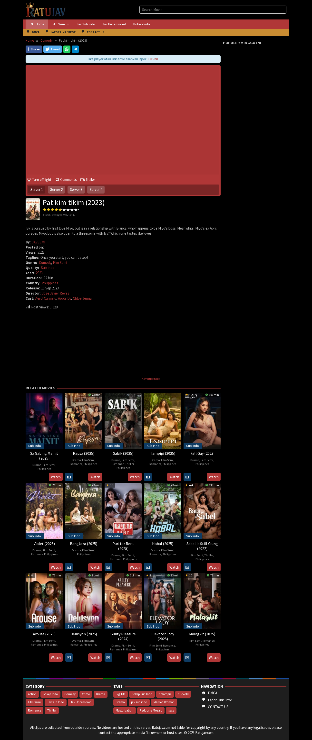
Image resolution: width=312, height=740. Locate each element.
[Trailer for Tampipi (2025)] (148, 477)
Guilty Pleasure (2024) (123, 636)
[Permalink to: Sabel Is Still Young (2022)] (202, 510)
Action (32, 694)
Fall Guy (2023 (202, 453)
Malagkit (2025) (202, 633)
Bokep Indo (50, 694)
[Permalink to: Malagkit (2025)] (202, 600)
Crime (86, 694)
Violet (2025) (44, 543)
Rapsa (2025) (83, 453)
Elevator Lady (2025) (162, 636)
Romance (76, 464)
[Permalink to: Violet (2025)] (44, 510)
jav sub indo (139, 702)
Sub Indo (47, 267)
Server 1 (36, 189)
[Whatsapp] (66, 49)
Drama (36, 465)
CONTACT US (218, 706)
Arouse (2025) (44, 633)
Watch (56, 477)
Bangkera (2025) (83, 543)
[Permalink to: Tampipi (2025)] (162, 420)
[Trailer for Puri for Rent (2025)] (108, 567)
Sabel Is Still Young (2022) (202, 546)
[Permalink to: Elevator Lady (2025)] (162, 600)
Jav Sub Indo (55, 702)
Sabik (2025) (123, 453)
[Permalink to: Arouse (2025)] (44, 600)
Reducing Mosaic (151, 710)
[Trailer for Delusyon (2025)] (69, 657)
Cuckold (183, 694)
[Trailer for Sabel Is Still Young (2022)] (187, 567)
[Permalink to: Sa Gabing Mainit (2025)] (44, 420)
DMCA (212, 693)
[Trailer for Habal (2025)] (148, 567)
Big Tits (120, 694)
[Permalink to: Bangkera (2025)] (83, 510)
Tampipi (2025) (162, 453)
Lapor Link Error (220, 700)
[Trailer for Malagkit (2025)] (187, 657)
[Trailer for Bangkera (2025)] (69, 567)
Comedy (45, 262)
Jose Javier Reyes (55, 293)
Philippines (50, 283)
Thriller (129, 464)
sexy (171, 710)
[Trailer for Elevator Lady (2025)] (148, 657)
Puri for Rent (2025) (123, 546)
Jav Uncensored (80, 702)
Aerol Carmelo (45, 298)
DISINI (147, 59)
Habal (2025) (162, 543)
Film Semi (60, 262)
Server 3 (76, 189)
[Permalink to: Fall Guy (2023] (202, 420)
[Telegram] (75, 49)
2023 (39, 272)
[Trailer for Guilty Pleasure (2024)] (108, 657)
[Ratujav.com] (46, 9)
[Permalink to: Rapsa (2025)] (83, 420)
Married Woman (164, 702)
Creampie (165, 694)
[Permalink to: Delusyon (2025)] (83, 600)
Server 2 (56, 189)
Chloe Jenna (82, 298)
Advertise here (151, 378)
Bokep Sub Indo (142, 694)
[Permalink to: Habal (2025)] (162, 510)
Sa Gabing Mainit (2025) (44, 456)
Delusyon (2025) (83, 633)
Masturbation (124, 710)
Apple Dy (64, 298)
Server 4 (96, 189)
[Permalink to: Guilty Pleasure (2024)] (123, 600)
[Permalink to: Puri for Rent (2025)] (123, 510)
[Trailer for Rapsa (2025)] (69, 477)
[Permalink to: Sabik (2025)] (123, 420)
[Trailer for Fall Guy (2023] (187, 477)
